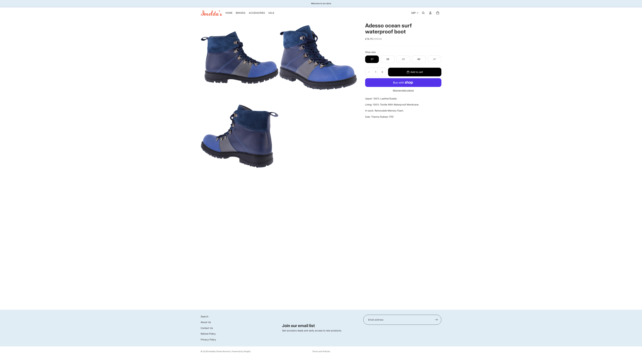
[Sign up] (436, 319)
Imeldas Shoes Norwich (219, 351)
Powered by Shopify (241, 351)
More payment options (403, 90)
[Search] (423, 13)
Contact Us (207, 328)
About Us (206, 322)
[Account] (430, 13)
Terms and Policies (321, 351)
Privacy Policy (208, 339)
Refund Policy (208, 333)
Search (204, 316)
